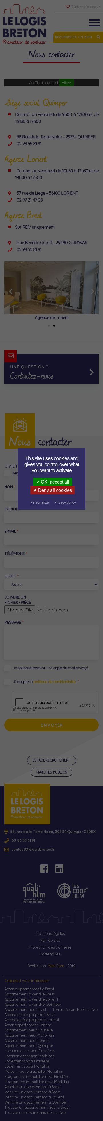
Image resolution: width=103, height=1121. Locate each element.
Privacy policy (65, 502)
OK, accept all (54, 482)
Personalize (39, 502)
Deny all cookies (54, 490)
